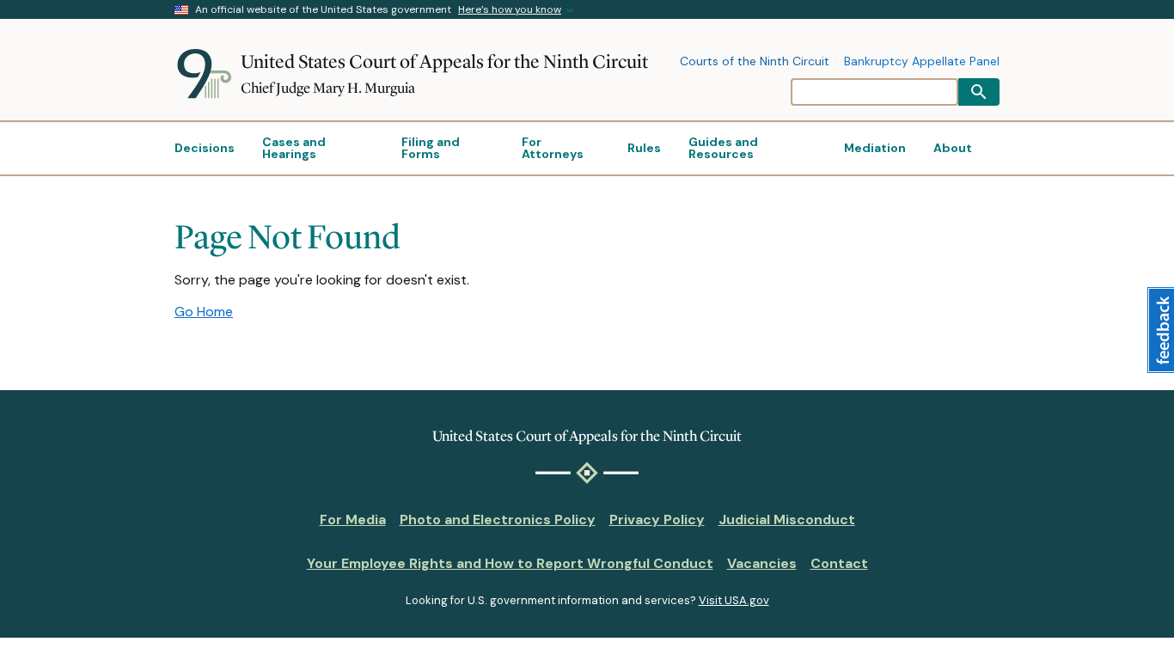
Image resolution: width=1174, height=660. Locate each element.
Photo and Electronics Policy (498, 519)
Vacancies (762, 563)
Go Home (203, 311)
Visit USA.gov (734, 600)
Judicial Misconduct (786, 519)
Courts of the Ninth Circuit (754, 62)
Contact (839, 563)
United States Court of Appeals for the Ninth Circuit (444, 61)
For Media (353, 519)
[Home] (207, 73)
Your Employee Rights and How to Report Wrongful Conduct (510, 563)
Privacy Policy (657, 519)
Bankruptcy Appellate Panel (922, 62)
